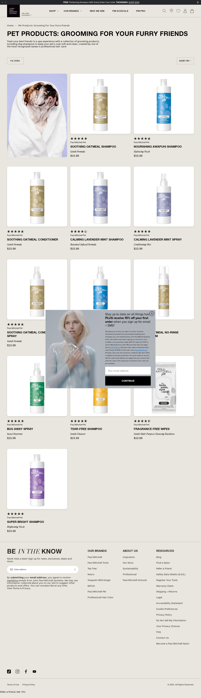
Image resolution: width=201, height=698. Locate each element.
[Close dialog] (151, 313)
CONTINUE (128, 381)
